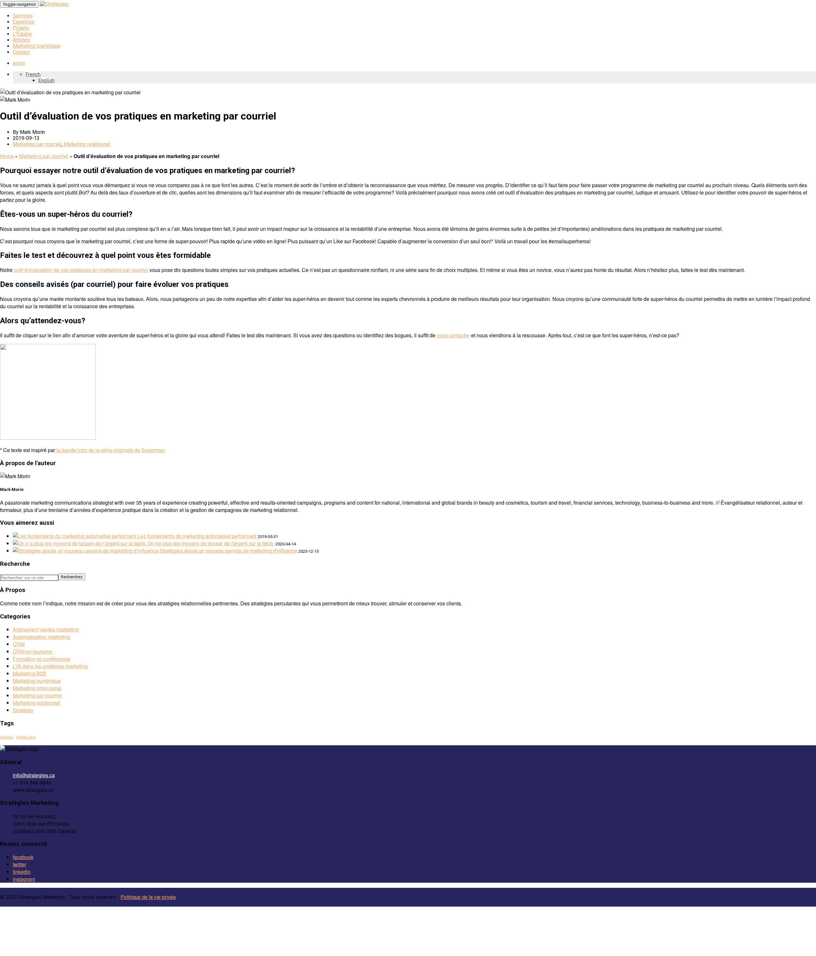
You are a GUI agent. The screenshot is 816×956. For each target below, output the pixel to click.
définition (6, 737)
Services (23, 16)
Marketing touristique (36, 46)
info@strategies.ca (34, 775)
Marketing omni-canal (37, 688)
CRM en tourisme (32, 651)
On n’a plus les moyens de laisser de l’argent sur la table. (211, 544)
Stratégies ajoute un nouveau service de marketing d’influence (228, 551)
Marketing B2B (29, 673)
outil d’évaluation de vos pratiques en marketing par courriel (81, 270)
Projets (21, 28)
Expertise (23, 22)
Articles (21, 40)
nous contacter (453, 335)
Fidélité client (26, 737)
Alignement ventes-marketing (46, 629)
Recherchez (72, 576)
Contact (21, 52)
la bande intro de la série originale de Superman (110, 450)
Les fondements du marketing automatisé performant (196, 536)
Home (7, 156)
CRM (19, 644)
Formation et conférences (41, 658)
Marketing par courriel (37, 144)
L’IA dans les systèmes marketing (50, 666)
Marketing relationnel (86, 144)
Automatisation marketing (41, 636)
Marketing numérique (37, 680)
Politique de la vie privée (148, 897)
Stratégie (23, 710)
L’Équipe (22, 34)
